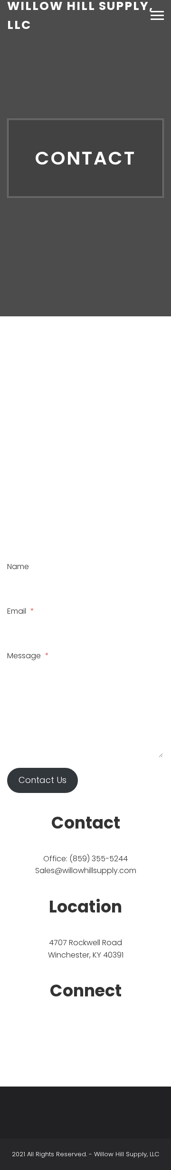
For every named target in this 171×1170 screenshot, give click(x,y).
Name (18, 566)
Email (20, 611)
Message (28, 655)
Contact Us (42, 780)
